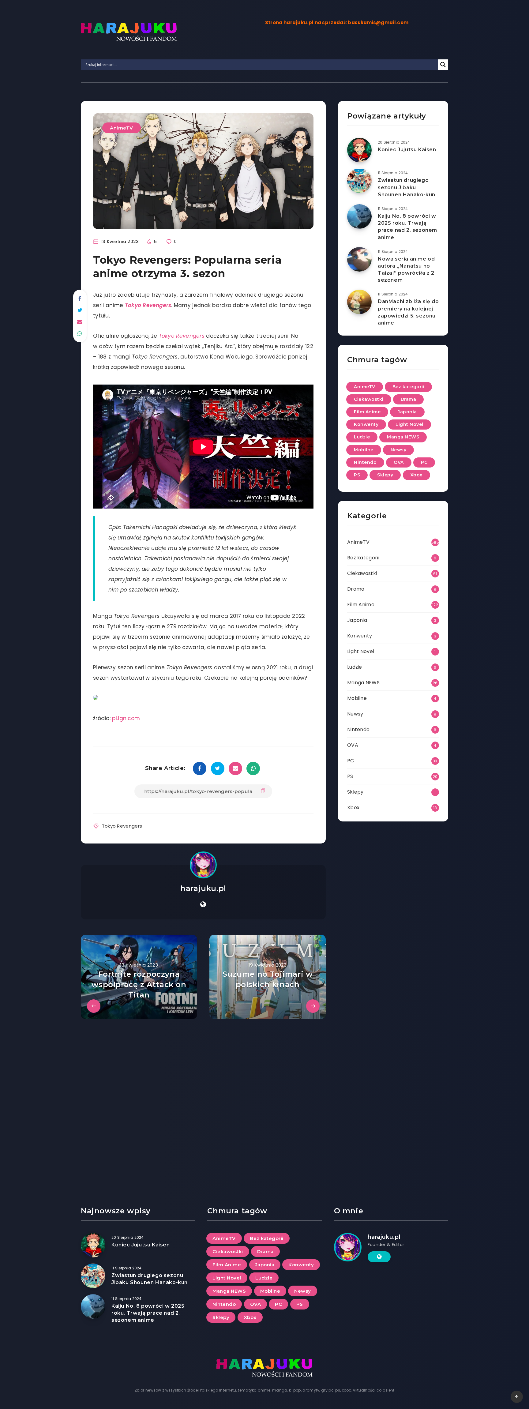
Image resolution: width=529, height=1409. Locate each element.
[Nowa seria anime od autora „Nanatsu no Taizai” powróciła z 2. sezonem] (359, 259)
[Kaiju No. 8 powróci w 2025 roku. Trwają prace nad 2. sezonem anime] (359, 216)
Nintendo (365, 462)
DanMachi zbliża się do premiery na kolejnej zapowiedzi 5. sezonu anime (408, 312)
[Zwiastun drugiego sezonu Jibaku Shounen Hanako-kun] (359, 180)
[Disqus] (203, 1095)
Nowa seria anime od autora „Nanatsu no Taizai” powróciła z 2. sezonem (407, 269)
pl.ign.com (126, 718)
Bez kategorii (408, 386)
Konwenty (366, 424)
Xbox (416, 475)
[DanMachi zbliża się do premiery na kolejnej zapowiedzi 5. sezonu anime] (359, 302)
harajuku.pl (203, 888)
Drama (408, 399)
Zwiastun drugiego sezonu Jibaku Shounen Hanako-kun (406, 187)
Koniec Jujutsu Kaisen (407, 149)
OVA (399, 462)
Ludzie (362, 437)
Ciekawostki (369, 399)
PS (357, 475)
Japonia (407, 412)
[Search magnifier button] (443, 64)
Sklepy (385, 475)
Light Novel (409, 424)
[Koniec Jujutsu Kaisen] (359, 150)
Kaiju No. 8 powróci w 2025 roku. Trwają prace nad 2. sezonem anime (407, 226)
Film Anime (367, 412)
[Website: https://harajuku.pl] (203, 904)
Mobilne (363, 450)
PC (424, 462)
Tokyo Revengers (148, 305)
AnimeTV (121, 128)
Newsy (399, 450)
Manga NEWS (403, 437)
